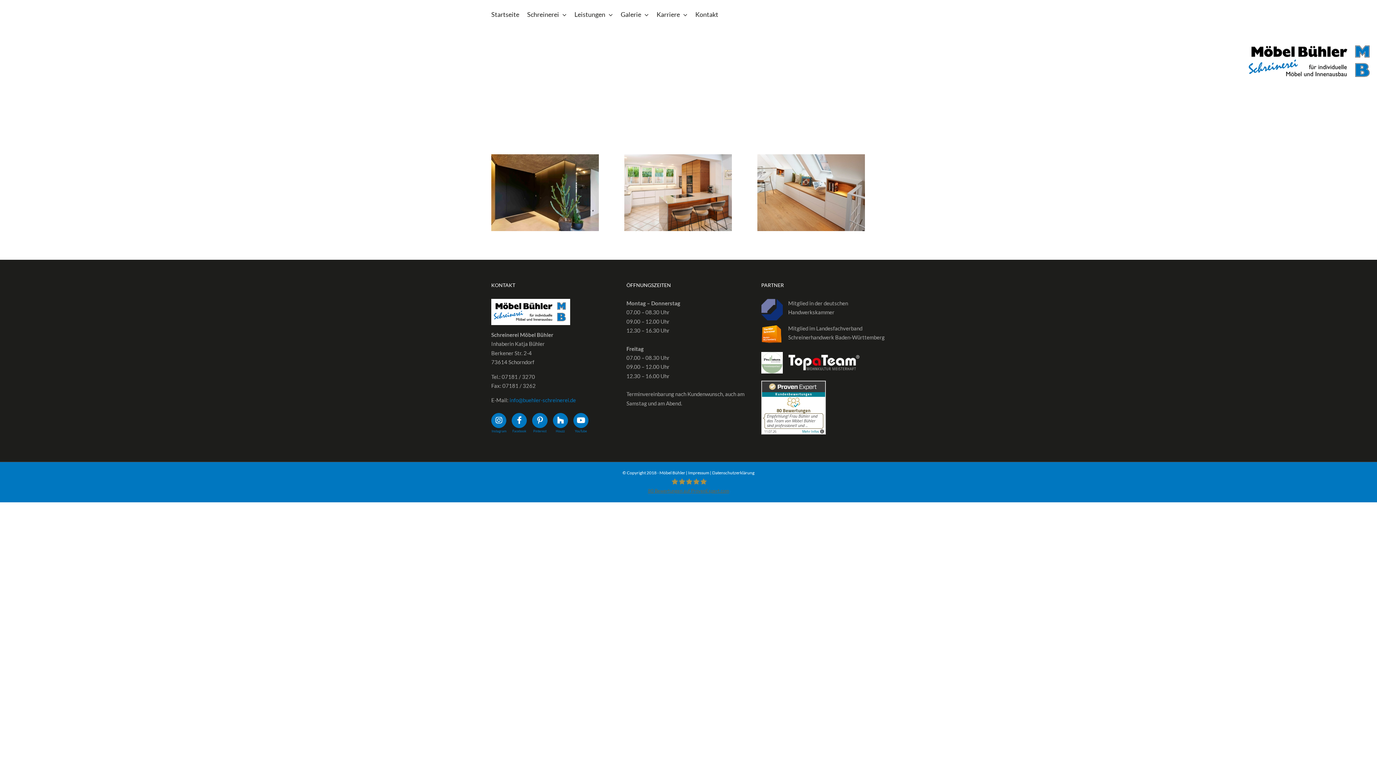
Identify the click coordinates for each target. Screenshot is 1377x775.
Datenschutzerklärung (733, 472)
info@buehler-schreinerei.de (543, 400)
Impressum (698, 472)
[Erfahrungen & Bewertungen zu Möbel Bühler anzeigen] (793, 385)
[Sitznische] (545, 192)
